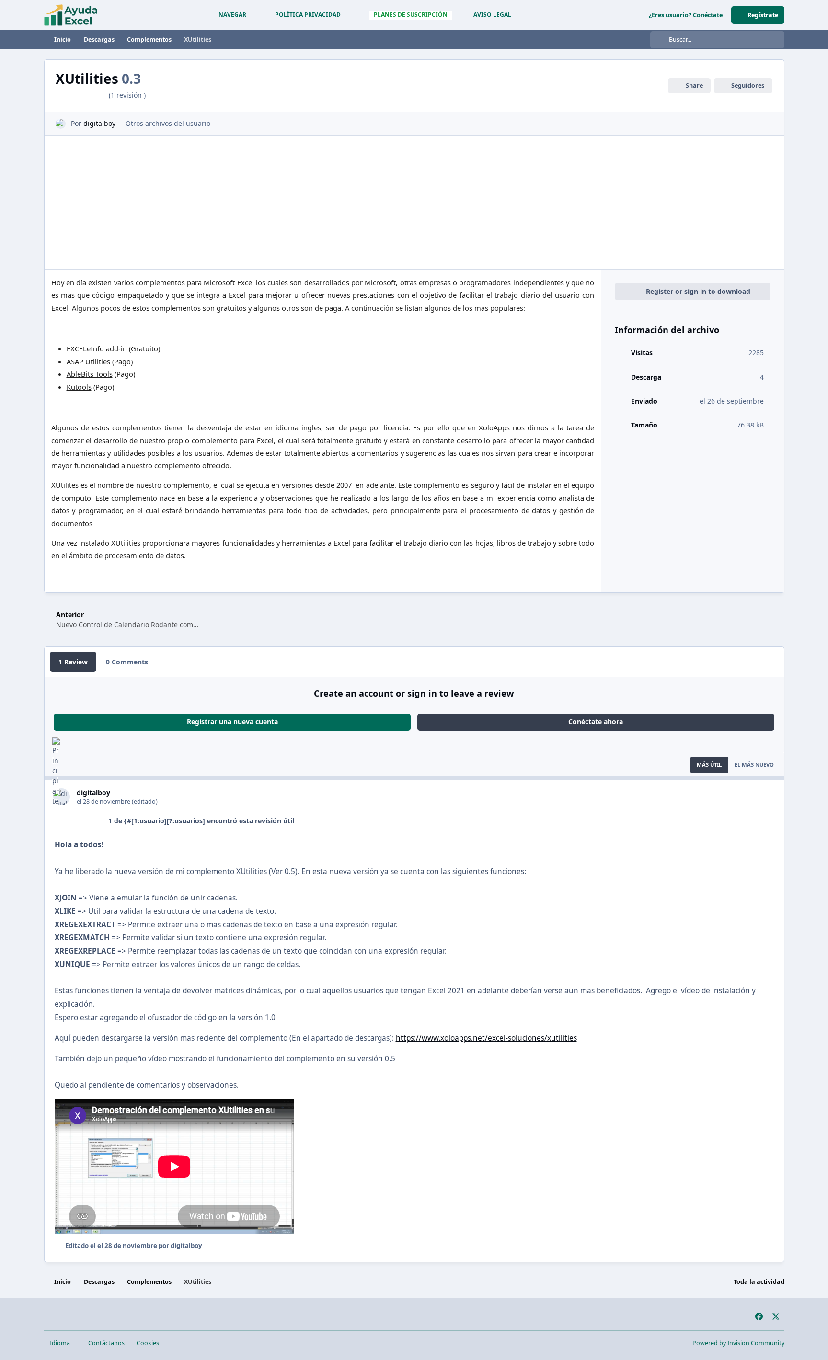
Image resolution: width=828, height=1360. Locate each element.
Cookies (148, 1343)
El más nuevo (754, 764)
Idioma (60, 1343)
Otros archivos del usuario (168, 123)
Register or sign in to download (698, 291)
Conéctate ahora (595, 721)
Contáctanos (106, 1343)
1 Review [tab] (73, 661)
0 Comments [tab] (127, 661)
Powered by (738, 1343)
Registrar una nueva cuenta (232, 721)
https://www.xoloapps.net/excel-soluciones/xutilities (486, 1038)
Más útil (709, 764)
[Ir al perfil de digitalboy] (61, 124)
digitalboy (99, 123)
